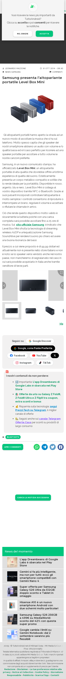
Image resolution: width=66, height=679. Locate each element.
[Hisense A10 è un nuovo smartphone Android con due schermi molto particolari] (12, 605)
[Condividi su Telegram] (45, 447)
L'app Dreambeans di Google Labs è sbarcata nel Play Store (37, 385)
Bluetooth (13, 437)
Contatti (54, 675)
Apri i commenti (12, 447)
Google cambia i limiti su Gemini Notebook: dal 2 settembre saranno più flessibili (35, 634)
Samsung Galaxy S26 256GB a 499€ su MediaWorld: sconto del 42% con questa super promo (38, 619)
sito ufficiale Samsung (30, 224)
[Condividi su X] (53, 447)
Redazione (9, 669)
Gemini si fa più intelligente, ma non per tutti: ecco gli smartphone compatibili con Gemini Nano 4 (38, 576)
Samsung (16, 72)
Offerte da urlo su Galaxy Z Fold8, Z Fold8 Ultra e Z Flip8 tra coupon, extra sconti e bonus (38, 398)
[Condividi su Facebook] (61, 447)
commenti (57, 72)
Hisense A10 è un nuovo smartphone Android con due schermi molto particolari (39, 605)
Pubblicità (28, 675)
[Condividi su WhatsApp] (37, 447)
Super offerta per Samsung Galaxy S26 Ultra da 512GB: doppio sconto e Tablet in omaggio (38, 591)
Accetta (44, 34)
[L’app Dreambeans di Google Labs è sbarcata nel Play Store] (12, 562)
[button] (11, 311)
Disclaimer (22, 669)
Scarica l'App (42, 675)
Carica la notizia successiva (33, 497)
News (8, 72)
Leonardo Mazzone (15, 68)
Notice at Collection (22, 672)
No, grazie (22, 34)
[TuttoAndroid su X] (55, 355)
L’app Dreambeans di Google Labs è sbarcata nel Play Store (39, 562)
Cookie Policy (42, 672)
